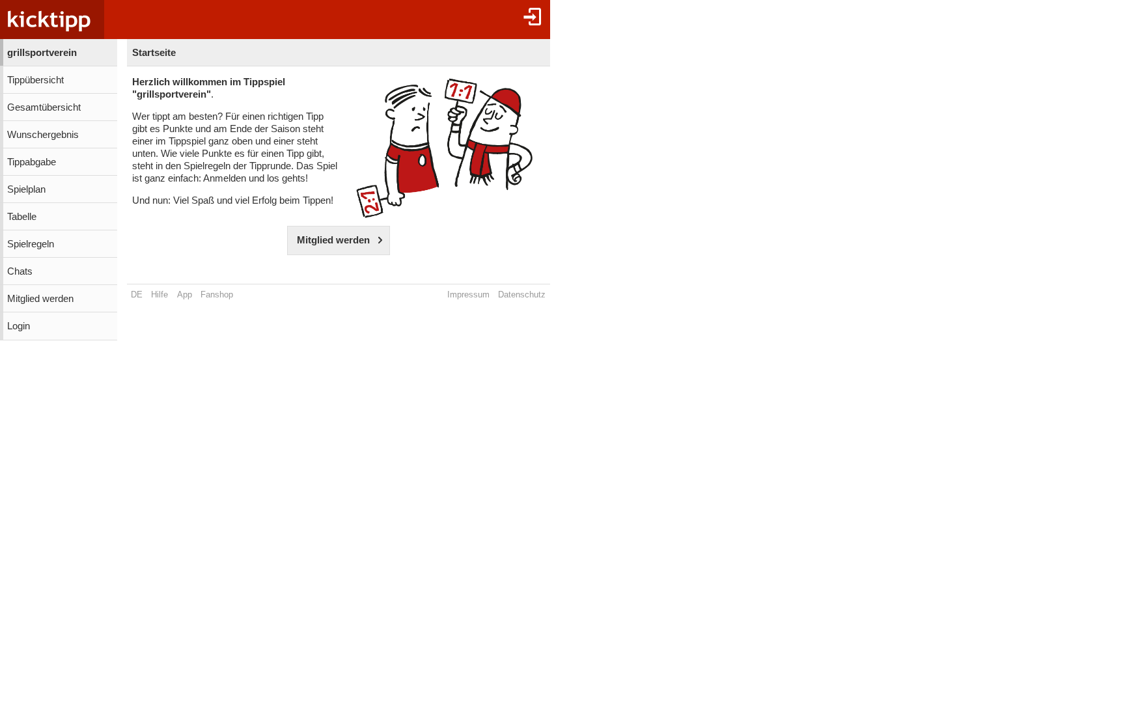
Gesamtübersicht (44, 107)
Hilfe (159, 294)
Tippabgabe (31, 162)
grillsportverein (42, 53)
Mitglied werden (40, 299)
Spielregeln (30, 244)
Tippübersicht (35, 80)
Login (18, 326)
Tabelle (21, 217)
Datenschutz (522, 294)
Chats (20, 271)
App (184, 294)
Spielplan (26, 189)
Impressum (468, 294)
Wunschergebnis (43, 135)
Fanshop (217, 294)
